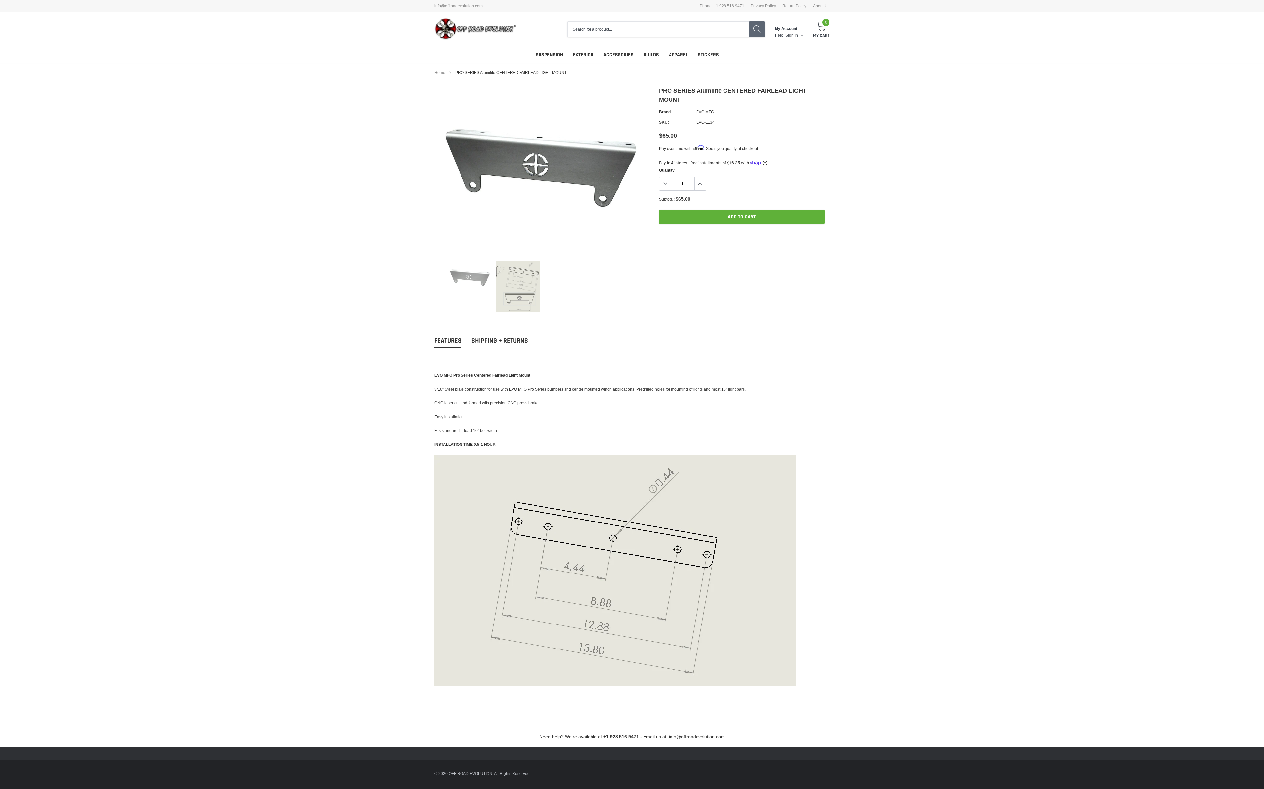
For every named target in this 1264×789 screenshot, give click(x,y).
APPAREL (678, 54)
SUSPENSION (549, 54)
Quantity (667, 170)
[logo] (475, 29)
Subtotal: (667, 199)
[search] (757, 29)
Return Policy (794, 6)
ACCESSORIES (618, 54)
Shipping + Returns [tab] (499, 341)
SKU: (664, 122)
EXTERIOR (583, 54)
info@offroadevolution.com (458, 6)
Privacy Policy (763, 6)
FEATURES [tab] (447, 341)
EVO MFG (705, 111)
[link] (470, 277)
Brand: (665, 111)
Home (439, 72)
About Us (821, 6)
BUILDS (651, 54)
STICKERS (708, 54)
